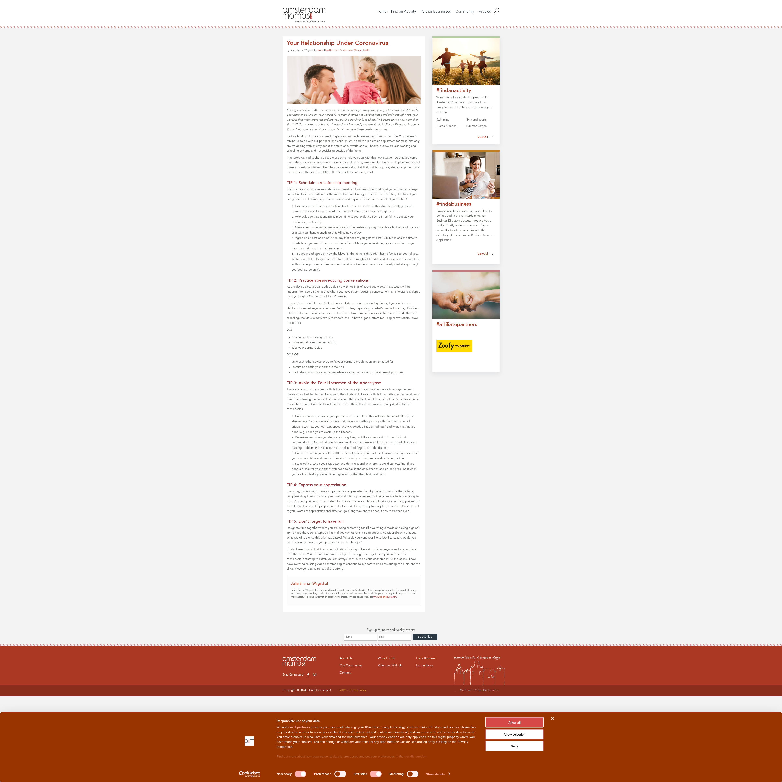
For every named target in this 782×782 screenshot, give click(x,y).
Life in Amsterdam (343, 50)
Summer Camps (476, 126)
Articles (485, 11)
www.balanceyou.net (384, 597)
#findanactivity (453, 90)
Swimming (443, 119)
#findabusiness (453, 204)
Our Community (351, 665)
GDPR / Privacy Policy (352, 690)
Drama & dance (446, 126)
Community (464, 11)
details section (415, 756)
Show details (435, 774)
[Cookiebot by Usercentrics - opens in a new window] (249, 774)
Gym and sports (476, 119)
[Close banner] (552, 718)
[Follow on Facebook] (308, 674)
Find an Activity (403, 11)
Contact (345, 673)
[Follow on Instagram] (314, 674)
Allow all (514, 722)
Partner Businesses (436, 11)
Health (328, 50)
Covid (320, 50)
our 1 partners (299, 727)
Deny (514, 746)
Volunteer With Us (390, 665)
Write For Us (386, 658)
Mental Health (361, 50)
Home (382, 11)
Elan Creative (490, 690)
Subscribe (425, 636)
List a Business (425, 658)
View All (483, 137)
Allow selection (514, 734)
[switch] (340, 774)
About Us (346, 658)
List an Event (424, 665)
